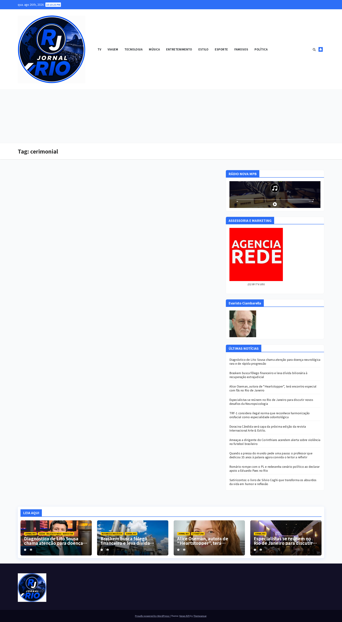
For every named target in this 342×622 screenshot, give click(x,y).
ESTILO (203, 49)
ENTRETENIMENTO (179, 49)
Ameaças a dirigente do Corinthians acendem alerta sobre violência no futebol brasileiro (274, 442)
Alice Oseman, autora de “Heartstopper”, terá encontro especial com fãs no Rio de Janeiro (272, 388)
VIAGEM (113, 49)
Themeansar (199, 616)
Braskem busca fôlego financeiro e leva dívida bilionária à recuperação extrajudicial (268, 375)
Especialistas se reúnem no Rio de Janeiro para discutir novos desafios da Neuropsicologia (271, 401)
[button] (314, 49)
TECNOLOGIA (133, 49)
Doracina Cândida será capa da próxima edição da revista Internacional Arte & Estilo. (267, 428)
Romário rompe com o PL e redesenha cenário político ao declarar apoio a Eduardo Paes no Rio (274, 468)
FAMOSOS (241, 49)
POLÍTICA (261, 49)
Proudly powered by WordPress (152, 616)
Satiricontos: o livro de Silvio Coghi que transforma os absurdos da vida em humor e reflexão (273, 482)
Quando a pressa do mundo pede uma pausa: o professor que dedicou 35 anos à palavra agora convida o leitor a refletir (270, 455)
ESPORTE (221, 49)
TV (99, 49)
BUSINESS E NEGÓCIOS (112, 533)
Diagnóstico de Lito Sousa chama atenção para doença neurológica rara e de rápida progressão (274, 361)
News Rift (184, 616)
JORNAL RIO (30, 533)
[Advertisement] (171, 116)
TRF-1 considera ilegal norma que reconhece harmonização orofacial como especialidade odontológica (269, 415)
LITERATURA (198, 533)
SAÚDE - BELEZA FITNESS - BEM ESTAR (56, 533)
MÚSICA (154, 49)
